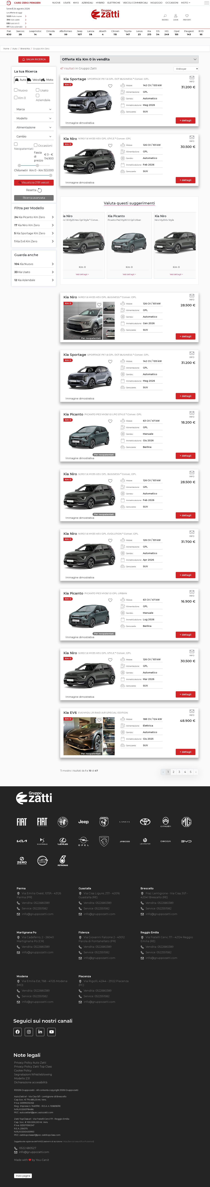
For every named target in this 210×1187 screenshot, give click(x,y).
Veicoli (36, 79)
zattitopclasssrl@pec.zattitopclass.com (40, 1135)
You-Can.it (42, 1160)
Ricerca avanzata (34, 197)
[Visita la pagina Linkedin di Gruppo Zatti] (41, 1032)
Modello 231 (22, 1078)
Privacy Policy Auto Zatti (30, 1062)
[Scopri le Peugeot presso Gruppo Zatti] (104, 841)
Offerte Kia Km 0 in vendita (86, 59)
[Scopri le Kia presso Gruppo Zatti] (22, 841)
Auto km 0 (13, 23)
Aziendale (43, 100)
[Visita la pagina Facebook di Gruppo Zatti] (18, 1032)
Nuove (56, 2)
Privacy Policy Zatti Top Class (33, 1066)
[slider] (19, 165)
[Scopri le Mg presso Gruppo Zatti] (186, 821)
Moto (49, 79)
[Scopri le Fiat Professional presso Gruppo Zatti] (42, 821)
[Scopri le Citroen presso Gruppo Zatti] (165, 821)
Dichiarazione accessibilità (30, 1082)
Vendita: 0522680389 (36, 902)
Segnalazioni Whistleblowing (33, 1074)
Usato (44, 90)
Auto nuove (14, 16)
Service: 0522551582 (35, 908)
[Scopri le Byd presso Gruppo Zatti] (186, 841)
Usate (66, 2)
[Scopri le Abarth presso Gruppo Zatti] (104, 821)
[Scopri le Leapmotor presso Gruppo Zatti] (145, 841)
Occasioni (171, 2)
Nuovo (23, 90)
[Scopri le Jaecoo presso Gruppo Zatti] (124, 841)
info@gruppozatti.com (37, 914)
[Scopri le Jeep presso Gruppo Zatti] (83, 821)
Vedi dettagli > (84, 274)
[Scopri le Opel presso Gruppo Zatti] (83, 841)
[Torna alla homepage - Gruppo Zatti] (105, 12)
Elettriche (113, 2)
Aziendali (87, 2)
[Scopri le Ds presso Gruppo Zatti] (42, 841)
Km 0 (76, 2)
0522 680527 (27, 1148)
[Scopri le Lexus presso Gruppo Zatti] (63, 841)
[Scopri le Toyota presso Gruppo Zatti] (145, 821)
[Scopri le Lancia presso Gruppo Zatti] (124, 821)
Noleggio (156, 2)
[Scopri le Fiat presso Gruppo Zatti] (22, 821)
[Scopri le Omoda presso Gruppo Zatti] (165, 841)
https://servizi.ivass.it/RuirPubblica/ (78, 1141)
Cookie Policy (23, 1070)
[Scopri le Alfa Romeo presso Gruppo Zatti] (63, 821)
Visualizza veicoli (35, 182)
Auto (23, 79)
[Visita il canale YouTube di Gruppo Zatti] (52, 1032)
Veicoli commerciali (135, 2)
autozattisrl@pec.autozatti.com (36, 1112)
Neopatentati (23, 148)
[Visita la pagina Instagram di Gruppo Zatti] (30, 1032)
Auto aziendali (14, 27)
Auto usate (13, 20)
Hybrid (100, 2)
